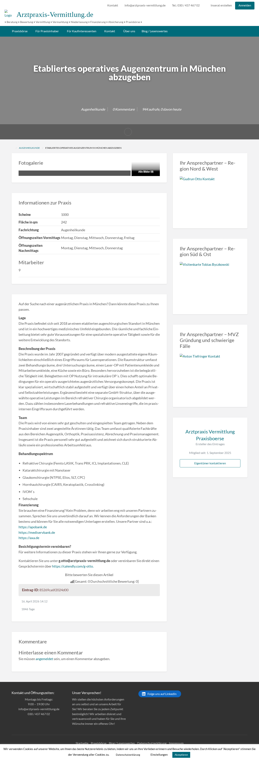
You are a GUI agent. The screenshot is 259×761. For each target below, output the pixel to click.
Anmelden (245, 5)
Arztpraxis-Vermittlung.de (54, 14)
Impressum (176, 743)
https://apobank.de (33, 527)
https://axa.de (29, 538)
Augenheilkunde (93, 109)
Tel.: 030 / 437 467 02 (186, 5)
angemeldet (44, 659)
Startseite (82, 743)
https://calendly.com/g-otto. (73, 566)
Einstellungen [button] (159, 754)
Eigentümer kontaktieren (210, 463)
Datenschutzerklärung (151, 743)
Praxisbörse (19, 31)
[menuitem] (112, 5)
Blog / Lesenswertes (155, 31)
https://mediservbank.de (37, 532)
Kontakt (112, 5)
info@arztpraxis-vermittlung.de (145, 5)
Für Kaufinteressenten (81, 31)
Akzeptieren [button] (181, 754)
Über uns (129, 31)
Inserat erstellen (221, 5)
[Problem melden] (128, 132)
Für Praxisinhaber (47, 31)
